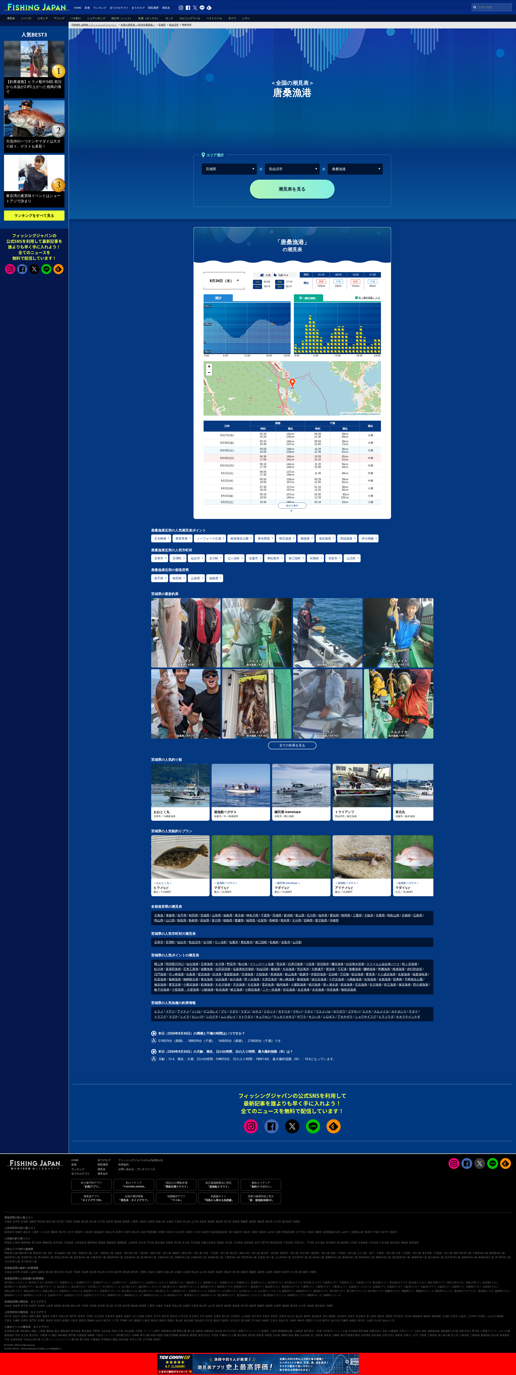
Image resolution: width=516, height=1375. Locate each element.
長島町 (332, 1316)
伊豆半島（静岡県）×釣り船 (315, 1253)
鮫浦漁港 (207, 984)
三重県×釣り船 (232, 1257)
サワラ (301, 1017)
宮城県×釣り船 (215, 1257)
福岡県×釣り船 (12, 1257)
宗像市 (18, 1232)
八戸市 (115, 1320)
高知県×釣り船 (350, 1257)
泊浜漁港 (221, 979)
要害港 (370, 974)
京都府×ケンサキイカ (360, 1286)
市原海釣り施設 (109, 1339)
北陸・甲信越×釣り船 (58, 1253)
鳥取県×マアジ (91, 1291)
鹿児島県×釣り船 (401, 1257)
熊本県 (285, 920)
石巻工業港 (190, 969)
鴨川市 (62, 1232)
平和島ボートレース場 (335, 1331)
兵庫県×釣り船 (98, 1257)
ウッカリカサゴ (283, 1017)
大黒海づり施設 (48, 1335)
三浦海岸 (298, 1331)
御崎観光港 (190, 979)
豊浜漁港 (86, 1331)
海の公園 (145, 1335)
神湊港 (8, 1242)
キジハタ (314, 1017)
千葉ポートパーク (105, 1335)
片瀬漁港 (95, 1339)
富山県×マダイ (79, 1286)
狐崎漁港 (175, 979)
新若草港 (182, 538)
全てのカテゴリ (119, 7)
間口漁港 (36, 1242)
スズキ (366, 1011)
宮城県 (204, 915)
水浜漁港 (318, 989)
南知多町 (417, 1316)
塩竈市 (253, 558)
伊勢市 (389, 1316)
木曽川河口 (465, 1331)
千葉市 (8, 1320)
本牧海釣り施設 (28, 1331)
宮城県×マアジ (84, 1282)
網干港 (75, 1339)
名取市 (332, 558)
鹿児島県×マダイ (226, 1295)
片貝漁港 (353, 1331)
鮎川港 (158, 969)
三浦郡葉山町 (356, 1232)
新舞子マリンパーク (249, 1331)
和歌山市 (110, 1232)
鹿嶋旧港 (47, 1242)
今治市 (408, 1316)
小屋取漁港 (298, 984)
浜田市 (454, 1316)
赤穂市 (265, 1320)
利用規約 (123, 1164)
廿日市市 (235, 1320)
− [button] (209, 372)
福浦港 (220, 1242)
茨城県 (276, 915)
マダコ (245, 1011)
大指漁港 (262, 974)
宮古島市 (360, 1316)
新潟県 (288, 915)
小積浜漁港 (252, 989)
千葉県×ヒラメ (347, 1282)
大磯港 (335, 1335)
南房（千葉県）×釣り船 (343, 1253)
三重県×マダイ (323, 1286)
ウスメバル (323, 1011)
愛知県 (334, 915)
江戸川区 (301, 1232)
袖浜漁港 (160, 984)
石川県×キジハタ (111, 1286)
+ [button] (209, 366)
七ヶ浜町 (234, 558)
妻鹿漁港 (485, 1335)
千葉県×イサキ (364, 1282)
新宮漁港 (376, 1335)
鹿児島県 (321, 920)
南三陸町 (295, 558)
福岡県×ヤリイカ (13, 1295)
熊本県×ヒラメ (192, 1295)
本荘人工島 (136, 1339)
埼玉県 (60, 1221)
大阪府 (368, 915)
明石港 (177, 1242)
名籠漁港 (385, 979)
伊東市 (162, 1232)
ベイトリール (214, 18)
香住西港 (264, 538)
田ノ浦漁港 (317, 1335)
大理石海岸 (269, 979)
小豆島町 (246, 1316)
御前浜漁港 (348, 989)
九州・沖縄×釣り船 (103, 1253)
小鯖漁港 (207, 989)
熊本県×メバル (208, 1295)
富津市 (119, 1232)
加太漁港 (129, 1331)
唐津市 (307, 1316)
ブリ (224, 1011)
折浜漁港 (289, 989)
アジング (59, 18)
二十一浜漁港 (271, 989)
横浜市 (27, 1232)
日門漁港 (160, 974)
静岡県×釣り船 (497, 1253)
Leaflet (344, 413)
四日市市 (256, 1316)
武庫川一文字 (411, 1335)
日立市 (70, 1232)
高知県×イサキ (486, 1291)
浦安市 (380, 1316)
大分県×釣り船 (12, 1261)
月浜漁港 (239, 984)
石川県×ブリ (94, 1286)
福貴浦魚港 (420, 974)
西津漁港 (414, 1242)
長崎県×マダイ (115, 1295)
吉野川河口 (388, 1335)
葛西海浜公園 (168, 1331)
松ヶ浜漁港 (409, 964)
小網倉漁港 (354, 979)
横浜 (56, 1331)
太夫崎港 (160, 538)
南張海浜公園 (239, 538)
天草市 (351, 1316)
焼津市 (24, 1320)
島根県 (193, 920)
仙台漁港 (192, 964)
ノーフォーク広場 (209, 538)
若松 (385, 1331)
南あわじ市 (389, 1320)
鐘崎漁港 (26, 1242)
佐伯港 (276, 1335)
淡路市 (127, 1316)
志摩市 (217, 1316)
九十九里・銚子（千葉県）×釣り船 (376, 1253)
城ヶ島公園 (444, 1335)
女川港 (219, 964)
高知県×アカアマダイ (465, 1291)
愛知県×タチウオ (291, 1286)
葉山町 (179, 1320)
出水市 (378, 1320)
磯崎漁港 (369, 969)
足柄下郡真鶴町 (148, 1232)
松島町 (314, 558)
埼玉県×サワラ (275, 1282)
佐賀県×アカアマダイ (94, 1295)
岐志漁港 (160, 1242)
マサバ (297, 1011)
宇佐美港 (195, 1242)
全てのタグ (138, 7)
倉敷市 (353, 1320)
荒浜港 (280, 964)
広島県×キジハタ (198, 1291)
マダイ (308, 1011)
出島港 (190, 974)
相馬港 (264, 1331)
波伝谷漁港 (319, 979)
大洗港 (353, 1242)
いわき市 (491, 1316)
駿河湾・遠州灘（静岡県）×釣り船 (280, 1253)
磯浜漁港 (337, 964)
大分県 (296, 920)
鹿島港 (49, 1331)
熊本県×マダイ (175, 1295)
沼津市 (127, 1232)
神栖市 (318, 1232)
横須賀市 (9, 1232)
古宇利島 (147, 1339)
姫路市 (119, 1316)
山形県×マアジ (137, 1282)
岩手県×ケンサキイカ (15, 1282)
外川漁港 (320, 1242)
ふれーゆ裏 (504, 1331)
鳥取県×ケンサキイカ (70, 1291)
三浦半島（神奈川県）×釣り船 (154, 1253)
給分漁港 (236, 979)
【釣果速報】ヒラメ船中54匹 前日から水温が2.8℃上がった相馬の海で (34, 87)
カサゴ (256, 1011)
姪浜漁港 (395, 1242)
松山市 (290, 1316)
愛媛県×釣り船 (333, 1257)
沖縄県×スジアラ (296, 1295)
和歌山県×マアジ (33, 1291)
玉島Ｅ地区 (421, 1331)
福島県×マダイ (177, 1282)
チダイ (413, 1011)
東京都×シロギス (418, 1282)
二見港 (318, 1331)
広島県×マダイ (180, 1291)
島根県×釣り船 (486, 1257)
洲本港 (399, 1335)
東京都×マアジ (380, 1282)
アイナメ (183, 1011)
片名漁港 (384, 1242)
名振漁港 (404, 974)
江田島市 (235, 1316)
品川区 (271, 1232)
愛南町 (500, 1316)
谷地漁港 (370, 979)
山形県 (195, 578)
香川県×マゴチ (376, 1291)
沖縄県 (334, 920)
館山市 (135, 1232)
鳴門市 (73, 1316)
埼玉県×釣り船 (300, 1257)
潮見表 (166, 7)
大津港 (138, 1331)
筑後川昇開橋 (171, 1335)
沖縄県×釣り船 (182, 1257)
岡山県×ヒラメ (163, 1291)
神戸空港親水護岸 (350, 1335)
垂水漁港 (242, 1335)
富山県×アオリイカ (45, 1286)
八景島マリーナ (488, 1331)
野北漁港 (363, 1331)
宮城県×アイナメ (102, 1282)
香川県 (216, 920)
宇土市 (317, 1320)
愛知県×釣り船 (115, 1257)
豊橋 (296, 1335)
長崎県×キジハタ (133, 1295)
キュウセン (263, 1017)
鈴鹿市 (66, 1320)
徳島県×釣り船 (383, 1257)
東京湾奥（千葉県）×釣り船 (437, 1253)
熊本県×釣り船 (367, 1257)
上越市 (369, 1320)
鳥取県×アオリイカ (110, 1291)
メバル (196, 1011)
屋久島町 (245, 1320)
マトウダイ (245, 1017)
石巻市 (158, 558)
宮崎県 (308, 920)
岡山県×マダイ (146, 1291)
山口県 (170, 920)
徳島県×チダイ (321, 1291)
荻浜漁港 (357, 974)
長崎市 (46, 1316)
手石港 (150, 1242)
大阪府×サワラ (428, 1286)
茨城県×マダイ (227, 1282)
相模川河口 (375, 1331)
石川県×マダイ (129, 1286)
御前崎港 (63, 1335)
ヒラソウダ (386, 1017)
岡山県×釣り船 (316, 1257)
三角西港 (432, 1335)
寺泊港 (228, 1242)
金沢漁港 (58, 1242)
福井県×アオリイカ (189, 1286)
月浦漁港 (247, 974)
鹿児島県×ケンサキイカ (249, 1295)
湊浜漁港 (325, 538)
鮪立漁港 (236, 989)
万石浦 (341, 969)
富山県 (299, 915)
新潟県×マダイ (490, 1282)
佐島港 (169, 1242)
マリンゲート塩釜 (262, 964)
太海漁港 (363, 1242)
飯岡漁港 (92, 1242)
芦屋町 (123, 1320)
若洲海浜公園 (11, 1331)
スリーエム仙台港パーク (383, 964)
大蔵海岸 (393, 1331)
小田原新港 (80, 1242)
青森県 (170, 915)
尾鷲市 (309, 1320)
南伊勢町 (436, 1316)
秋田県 (177, 578)
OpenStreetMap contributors (366, 413)
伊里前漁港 (318, 974)
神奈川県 (252, 915)
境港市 (393, 1232)
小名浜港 (105, 1331)
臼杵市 (74, 1320)
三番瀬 (41, 1331)
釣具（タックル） (148, 18)
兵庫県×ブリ (458, 1286)
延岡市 (209, 1316)
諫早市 (326, 1320)
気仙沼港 (262, 969)
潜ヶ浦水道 (330, 984)
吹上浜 (454, 1335)
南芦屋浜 (309, 1331)
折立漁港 (390, 984)
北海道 (159, 915)
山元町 (351, 558)
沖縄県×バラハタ (332, 1295)
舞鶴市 (137, 1320)
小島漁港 (464, 1335)
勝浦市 (79, 1232)
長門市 (32, 1320)
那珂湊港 (331, 1242)
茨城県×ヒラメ (258, 1282)
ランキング (99, 7)
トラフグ (160, 1017)
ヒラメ (158, 1011)
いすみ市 (45, 1232)
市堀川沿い (300, 1242)
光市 (130, 1320)
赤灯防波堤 (414, 969)
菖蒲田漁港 (173, 969)
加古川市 (335, 1320)
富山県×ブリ (63, 1286)
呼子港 (475, 1331)
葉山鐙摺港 (343, 1242)
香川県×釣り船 (503, 1257)
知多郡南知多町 (218, 1232)
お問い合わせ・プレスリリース (136, 1169)
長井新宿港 (276, 1242)
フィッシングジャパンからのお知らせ (140, 1160)
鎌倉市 (237, 1232)
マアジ (170, 1011)
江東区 (254, 1232)
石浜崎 (332, 974)
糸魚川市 (283, 1320)
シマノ (246, 18)
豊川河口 (34, 1335)
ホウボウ (339, 1011)
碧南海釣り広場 (449, 1331)
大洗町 (445, 1316)
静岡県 (345, 915)
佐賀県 (262, 920)
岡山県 (158, 920)
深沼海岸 (323, 964)
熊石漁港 (285, 538)
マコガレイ (210, 1011)
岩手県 (158, 578)
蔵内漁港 (282, 984)
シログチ (212, 1017)
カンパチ (198, 1017)
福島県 (213, 578)
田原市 (57, 1320)
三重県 (357, 915)
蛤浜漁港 (222, 989)
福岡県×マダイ (503, 1291)
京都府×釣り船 (199, 1257)
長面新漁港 (231, 974)
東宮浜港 (175, 984)
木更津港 (365, 1335)
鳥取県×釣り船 (249, 1257)
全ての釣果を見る (292, 745)
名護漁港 (81, 1335)
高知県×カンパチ (444, 1291)
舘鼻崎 (397, 979)
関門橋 (72, 1335)
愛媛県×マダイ (393, 1291)
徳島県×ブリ (288, 1291)
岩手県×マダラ (36, 1282)
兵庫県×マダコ (490, 1286)
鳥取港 (260, 1335)
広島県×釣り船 (132, 1257)
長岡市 (368, 1232)
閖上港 (158, 964)
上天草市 (472, 1316)
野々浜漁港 (251, 979)
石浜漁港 (361, 984)
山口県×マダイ (230, 1291)
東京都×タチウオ (398, 1282)
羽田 (17, 1335)
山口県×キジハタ (248, 1291)
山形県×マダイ (120, 1282)
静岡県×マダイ (208, 1286)
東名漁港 (207, 979)
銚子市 (385, 1232)
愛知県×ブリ (257, 1286)
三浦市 (35, 1232)
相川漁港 (314, 984)
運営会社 (103, 1173)
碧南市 (162, 1320)
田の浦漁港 (420, 984)
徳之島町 (189, 1320)
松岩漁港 (160, 979)
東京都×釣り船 (46, 1257)
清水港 (218, 1331)
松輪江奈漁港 (208, 1242)
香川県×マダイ (337, 1291)
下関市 (89, 1316)
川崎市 (292, 1320)
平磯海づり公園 (228, 1335)
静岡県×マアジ (242, 1286)
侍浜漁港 (333, 989)
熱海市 (262, 1232)
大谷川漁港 (222, 984)
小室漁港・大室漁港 (185, 989)
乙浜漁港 (238, 1242)
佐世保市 (341, 1316)
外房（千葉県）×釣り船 (216, 1253)
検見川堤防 (157, 1335)
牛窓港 (214, 1335)
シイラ (184, 1017)
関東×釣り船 (11, 1253)
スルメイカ (381, 1011)
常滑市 (274, 1316)
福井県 (322, 915)
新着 (87, 7)
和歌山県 (393, 915)
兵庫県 (380, 915)
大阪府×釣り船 (165, 1257)
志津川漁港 (295, 964)
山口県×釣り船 (283, 1257)
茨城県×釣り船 (29, 1257)
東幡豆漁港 (287, 1335)
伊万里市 (398, 1316)
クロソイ (270, 1011)
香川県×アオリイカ (356, 1291)
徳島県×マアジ (304, 1291)
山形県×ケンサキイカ (157, 1282)
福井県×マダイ (170, 1286)
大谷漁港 (253, 984)
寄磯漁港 (384, 969)
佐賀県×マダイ (55, 1295)
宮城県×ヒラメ (67, 1282)
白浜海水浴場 (355, 964)
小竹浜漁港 (336, 979)
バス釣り (76, 18)
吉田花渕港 (222, 969)
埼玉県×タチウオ (293, 1282)
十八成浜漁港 (386, 974)
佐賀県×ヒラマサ (73, 1295)
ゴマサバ (354, 1011)
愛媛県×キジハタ (425, 1291)
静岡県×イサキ (225, 1286)
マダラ (233, 1011)
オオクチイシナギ (408, 1017)
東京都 (239, 915)
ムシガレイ (228, 1017)
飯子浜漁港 (161, 989)
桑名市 (217, 1320)
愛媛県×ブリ (408, 1291)
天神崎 (135, 1335)
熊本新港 (504, 1335)
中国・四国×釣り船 (81, 1253)
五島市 (462, 1316)
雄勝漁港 (207, 969)
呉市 (202, 1316)
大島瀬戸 (317, 969)
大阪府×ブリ (443, 1286)
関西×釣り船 (25, 1253)
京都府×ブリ (379, 1286)
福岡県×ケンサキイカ (35, 1295)
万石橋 (344, 974)
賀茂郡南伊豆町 (331, 1232)
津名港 (327, 1335)
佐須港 (216, 974)
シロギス (329, 1017)
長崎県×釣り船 (419, 1257)
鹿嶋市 (54, 1232)
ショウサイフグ (365, 1017)
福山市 (299, 1316)
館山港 (495, 1335)
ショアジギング (96, 18)
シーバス (26, 18)
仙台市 (195, 558)
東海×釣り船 (39, 1253)
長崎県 (273, 920)
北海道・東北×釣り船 (125, 1253)
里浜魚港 (268, 984)
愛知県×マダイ (273, 1286)
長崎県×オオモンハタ (154, 1295)
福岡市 (205, 1232)
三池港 (273, 1331)
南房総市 (99, 1232)
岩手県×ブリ (51, 1282)
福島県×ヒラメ (194, 1282)
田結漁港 (346, 538)
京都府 (406, 915)
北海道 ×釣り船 (266, 1257)
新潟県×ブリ (11, 1286)
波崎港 (404, 1242)
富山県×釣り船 (436, 1257)
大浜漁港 (288, 969)
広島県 (417, 915)
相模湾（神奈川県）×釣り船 (187, 1253)
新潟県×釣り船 (148, 1257)
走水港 (185, 1242)
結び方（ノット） (121, 18)
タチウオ (284, 1011)
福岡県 (250, 920)
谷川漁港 (375, 984)
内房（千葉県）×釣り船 (408, 1253)
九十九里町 (138, 1316)
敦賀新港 (184, 1335)
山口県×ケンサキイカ (269, 1291)
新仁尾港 (84, 1339)
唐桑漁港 (355, 969)
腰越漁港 (111, 1242)
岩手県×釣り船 (453, 1257)
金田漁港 (249, 1242)
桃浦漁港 (398, 969)
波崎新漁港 (434, 1331)
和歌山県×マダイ (13, 1291)
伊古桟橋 (368, 538)
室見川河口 (204, 1335)
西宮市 (361, 1320)
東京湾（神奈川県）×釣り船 (245, 1253)
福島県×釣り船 (469, 1257)
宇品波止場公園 (31, 1339)
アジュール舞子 (151, 1331)
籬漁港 (275, 969)
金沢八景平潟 (262, 1242)
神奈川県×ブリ (474, 1282)
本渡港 (268, 1335)
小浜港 (309, 964)
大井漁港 (373, 1242)
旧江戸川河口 (230, 1331)
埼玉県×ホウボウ (312, 1282)
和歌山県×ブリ (50, 1291)
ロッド (169, 18)
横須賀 (193, 1335)
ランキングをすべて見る (34, 215)
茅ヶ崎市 (371, 1316)
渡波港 (330, 969)
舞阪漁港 (65, 1331)
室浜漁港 (204, 974)
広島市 (246, 1232)
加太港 (142, 1242)
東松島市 (273, 558)
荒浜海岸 (303, 969)
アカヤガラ (345, 1017)
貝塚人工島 (117, 1331)
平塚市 (376, 1232)
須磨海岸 (209, 1331)
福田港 (199, 1331)
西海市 (171, 1320)
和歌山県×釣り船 (64, 1257)
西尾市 (82, 1320)
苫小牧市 (256, 1320)
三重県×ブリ (307, 1286)
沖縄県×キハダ (314, 1295)
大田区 (310, 1232)
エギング (42, 18)
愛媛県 (239, 920)
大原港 (16, 1242)
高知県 (204, 920)
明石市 (170, 1232)
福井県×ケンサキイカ (149, 1286)
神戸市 (165, 1316)
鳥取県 (181, 920)
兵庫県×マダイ (474, 1286)
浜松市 (16, 1316)
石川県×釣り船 (29, 1261)
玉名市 (274, 1320)
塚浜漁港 (404, 984)
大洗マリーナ (406, 1331)
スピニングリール (189, 18)
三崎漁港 (475, 1335)
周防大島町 (35, 1316)
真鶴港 (101, 1242)
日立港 (24, 1335)
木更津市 (110, 1316)
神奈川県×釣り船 (462, 1253)
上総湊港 (132, 1242)
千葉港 (422, 1335)
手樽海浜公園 (414, 979)
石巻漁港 (207, 964)
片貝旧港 (288, 1242)
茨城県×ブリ (243, 1282)
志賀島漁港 (16, 1339)
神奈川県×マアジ (437, 1282)
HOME (77, 7)
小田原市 (88, 1232)
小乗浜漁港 (190, 984)
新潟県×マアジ (26, 1286)
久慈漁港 (68, 1242)
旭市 (230, 1232)
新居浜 (157, 1339)
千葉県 (265, 915)
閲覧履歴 (153, 7)
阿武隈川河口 (175, 964)
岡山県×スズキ (129, 1291)
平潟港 (310, 1242)
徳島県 (227, 920)
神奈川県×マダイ (456, 1282)
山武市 (344, 1232)
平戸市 (157, 1316)
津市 (325, 1316)
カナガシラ (398, 1011)
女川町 (213, 558)
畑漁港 (305, 538)
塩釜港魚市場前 (243, 969)
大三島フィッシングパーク (55, 1339)
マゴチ (173, 1017)
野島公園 (181, 1331)
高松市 (154, 1320)
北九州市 (180, 1232)
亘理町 (177, 558)
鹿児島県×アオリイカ (274, 1295)
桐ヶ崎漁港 (286, 979)
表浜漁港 (346, 984)
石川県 (311, 915)
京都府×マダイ (395, 1286)
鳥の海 (242, 964)
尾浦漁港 (276, 974)
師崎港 (91, 1335)
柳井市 (301, 1320)
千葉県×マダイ (330, 1282)
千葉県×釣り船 (480, 1253)
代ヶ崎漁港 (176, 974)
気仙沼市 (195, 942)
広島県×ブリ (214, 1291)
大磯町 (16, 1320)
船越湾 (303, 974)
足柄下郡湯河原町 (285, 1232)
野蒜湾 (231, 964)
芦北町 (481, 1316)
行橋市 (146, 1320)
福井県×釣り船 (81, 1257)
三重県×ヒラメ (340, 1286)
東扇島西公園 (285, 1331)
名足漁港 (304, 989)
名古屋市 (194, 1316)
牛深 (6, 1339)
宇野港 (96, 1331)
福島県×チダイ (211, 1282)
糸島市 (189, 1232)
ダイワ (232, 18)
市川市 (208, 1320)
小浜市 (197, 1232)
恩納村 (90, 1320)
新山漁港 (291, 974)
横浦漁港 (303, 979)
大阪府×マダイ (411, 1286)
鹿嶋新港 (122, 1242)
